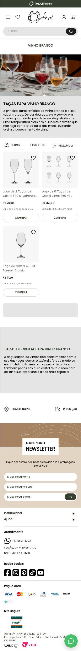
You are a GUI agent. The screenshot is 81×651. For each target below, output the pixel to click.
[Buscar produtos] (71, 31)
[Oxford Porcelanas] (40, 17)
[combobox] (40, 31)
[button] (14, 145)
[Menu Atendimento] (71, 641)
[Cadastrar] (70, 496)
